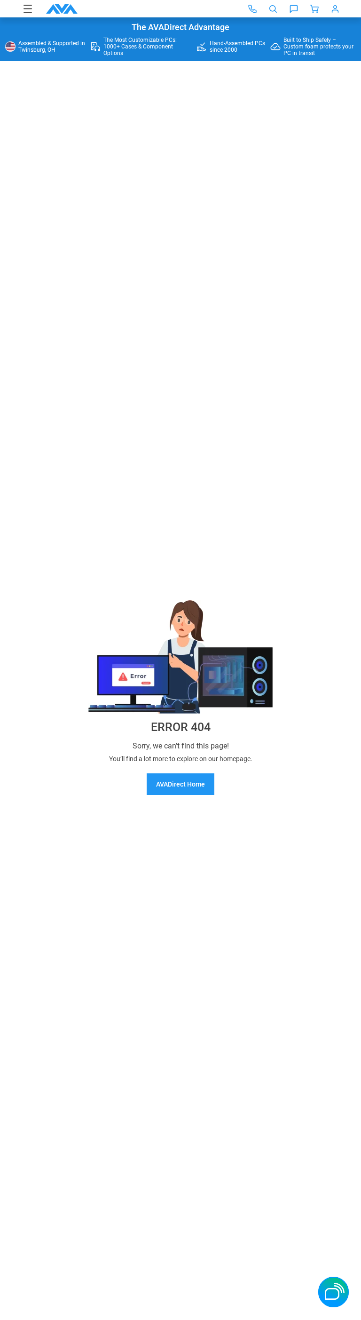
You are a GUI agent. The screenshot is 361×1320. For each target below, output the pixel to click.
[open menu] (28, 8)
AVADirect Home (180, 784)
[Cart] (314, 9)
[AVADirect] (62, 9)
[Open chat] (294, 9)
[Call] (252, 9)
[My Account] (335, 9)
